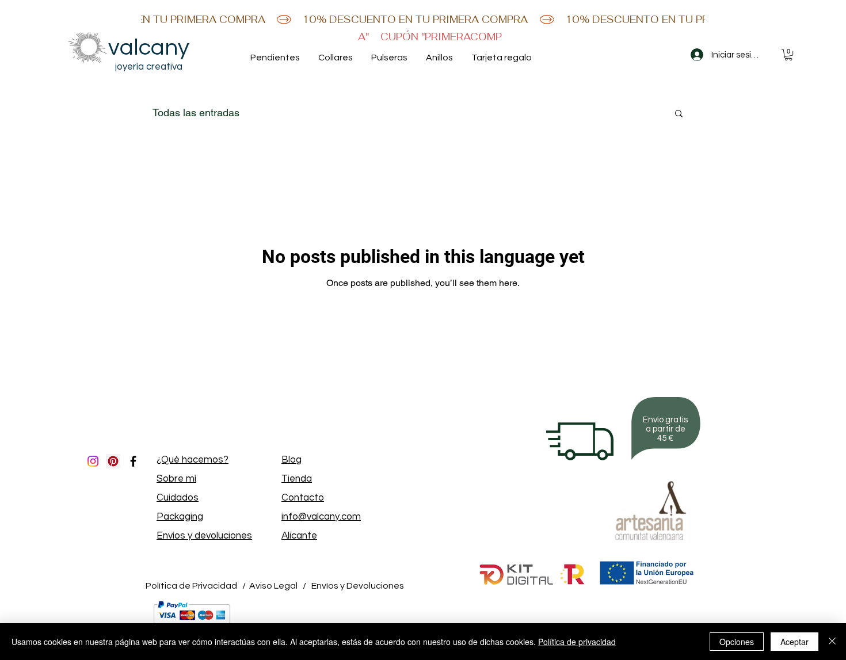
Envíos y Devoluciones (357, 585)
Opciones (736, 641)
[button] (788, 54)
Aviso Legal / (277, 585)
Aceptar (794, 641)
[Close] (832, 641)
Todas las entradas (196, 112)
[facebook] (133, 461)
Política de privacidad (577, 641)
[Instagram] (93, 461)
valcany (148, 47)
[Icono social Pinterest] (113, 461)
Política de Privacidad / (196, 585)
